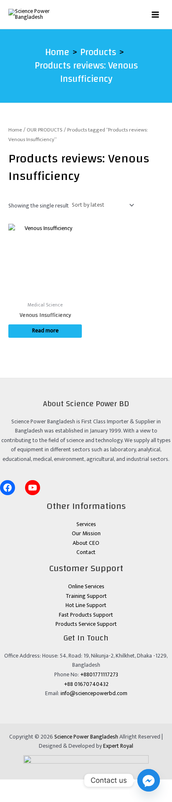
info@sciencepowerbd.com (94, 693)
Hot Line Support (86, 605)
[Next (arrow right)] (31, 797)
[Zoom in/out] (10, 786)
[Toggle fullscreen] (31, 786)
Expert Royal (118, 746)
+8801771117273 (99, 674)
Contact (86, 552)
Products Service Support (86, 624)
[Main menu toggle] (155, 14)
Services (86, 524)
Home (15, 130)
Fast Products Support (86, 615)
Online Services (86, 586)
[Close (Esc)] (74, 786)
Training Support (86, 596)
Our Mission (86, 533)
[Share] (53, 786)
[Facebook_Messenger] (148, 780)
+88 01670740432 (86, 684)
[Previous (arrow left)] (10, 797)
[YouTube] (32, 487)
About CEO (86, 543)
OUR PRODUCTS (45, 130)
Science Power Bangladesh (86, 736)
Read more (45, 330)
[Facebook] (7, 487)
